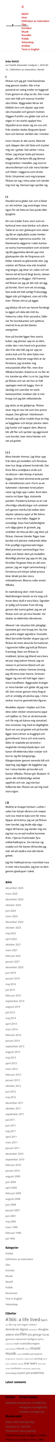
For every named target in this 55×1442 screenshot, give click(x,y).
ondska (26, 1353)
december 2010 (14, 1153)
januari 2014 (13, 1040)
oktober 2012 (13, 1086)
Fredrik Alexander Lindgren (23, 65)
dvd (17, 1334)
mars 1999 (12, 1227)
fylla (30, 1334)
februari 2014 (13, 1035)
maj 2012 (11, 1097)
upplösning (35, 1368)
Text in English (14, 1298)
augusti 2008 (13, 1199)
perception (36, 1353)
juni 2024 (11, 910)
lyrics (41, 1339)
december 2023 (14, 922)
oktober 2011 (13, 1108)
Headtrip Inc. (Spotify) (18, 1426)
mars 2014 (12, 1029)
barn (44, 1320)
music (35, 1348)
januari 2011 (13, 1148)
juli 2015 (10, 990)
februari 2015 (13, 995)
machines (9, 1344)
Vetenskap (12, 1304)
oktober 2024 (13, 905)
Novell (40, 69)
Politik (9, 1287)
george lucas (41, 1334)
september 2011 (15, 1114)
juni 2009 (11, 1182)
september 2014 (15, 1001)
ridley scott (28, 1359)
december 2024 (14, 899)
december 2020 (14, 967)
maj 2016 (11, 984)
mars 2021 (12, 950)
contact (33, 1324)
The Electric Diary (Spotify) (21, 1431)
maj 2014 (11, 1018)
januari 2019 (13, 978)
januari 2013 (13, 1080)
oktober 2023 (13, 927)
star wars (30, 1363)
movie (27, 1349)
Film (8, 1265)
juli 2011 (10, 1120)
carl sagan (22, 1324)
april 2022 (11, 939)
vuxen (21, 1373)
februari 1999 (13, 1233)
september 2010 (15, 1159)
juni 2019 (11, 972)
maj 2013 (11, 1057)
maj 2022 (11, 933)
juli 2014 (10, 1012)
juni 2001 (11, 1216)
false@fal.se (12, 1403)
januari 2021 (13, 961)
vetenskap (11, 1373)
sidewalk (13, 1364)
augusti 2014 (13, 1006)
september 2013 (15, 1046)
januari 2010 (13, 1170)
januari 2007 (13, 1210)
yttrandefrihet (35, 1373)
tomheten (16, 1368)
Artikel (9, 1253)
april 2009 (11, 1187)
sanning (38, 1358)
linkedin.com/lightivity (32, 1411)
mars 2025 (12, 893)
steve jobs (42, 1364)
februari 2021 (13, 956)
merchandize (11, 1349)
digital (24, 1329)
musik (11, 1353)
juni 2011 (11, 1125)
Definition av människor (23, 69)
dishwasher (33, 1330)
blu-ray (12, 1324)
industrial (20, 1339)
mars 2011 (12, 1142)
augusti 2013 (13, 1052)
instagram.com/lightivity (33, 1407)
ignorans (10, 1339)
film (23, 1334)
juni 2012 (11, 1091)
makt (16, 1343)
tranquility (26, 1368)
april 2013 (11, 1063)
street (8, 1368)
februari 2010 (13, 1165)
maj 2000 (11, 1221)
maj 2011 (11, 1131)
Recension (11, 1293)
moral (20, 1348)
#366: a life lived (23, 1319)
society (20, 1364)
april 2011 (11, 1136)
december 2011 (14, 1103)
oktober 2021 (13, 944)
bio (7, 1325)
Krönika (10, 1270)
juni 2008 (11, 1204)
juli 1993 (10, 1238)
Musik (9, 1276)
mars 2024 (12, 916)
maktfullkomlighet (30, 1343)
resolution (19, 1359)
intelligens (31, 1339)
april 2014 (11, 1024)
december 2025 (14, 888)
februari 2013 (13, 1074)
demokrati (12, 1329)
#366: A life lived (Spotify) (20, 1422)
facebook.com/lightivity (32, 1403)
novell (19, 1354)
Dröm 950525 (12, 61)
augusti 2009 (13, 1176)
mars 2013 (12, 1069)
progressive (10, 1359)
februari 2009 (13, 1193)
